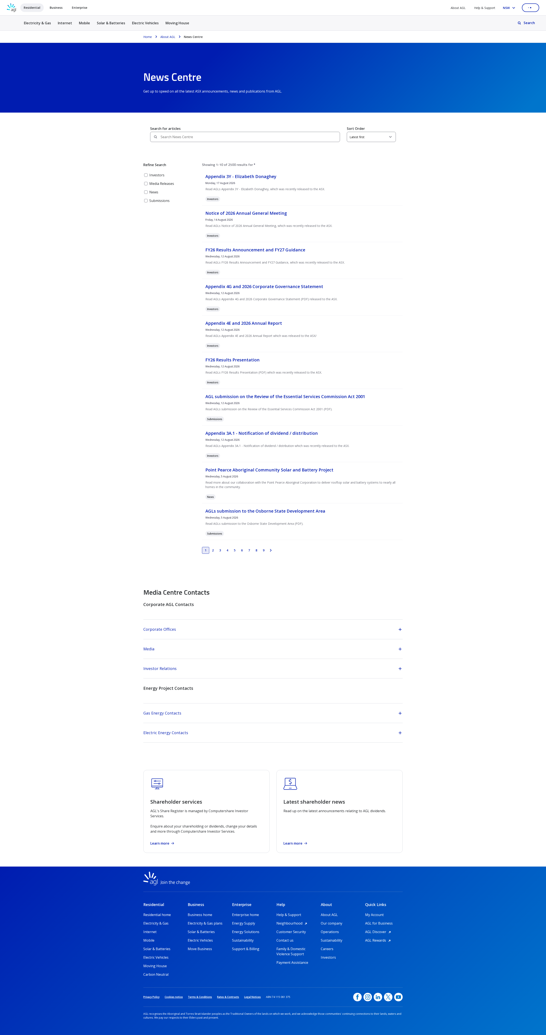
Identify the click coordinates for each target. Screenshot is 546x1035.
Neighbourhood (292, 923)
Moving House (177, 23)
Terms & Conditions (200, 997)
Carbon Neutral (155, 974)
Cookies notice (174, 997)
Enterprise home (245, 914)
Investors (328, 957)
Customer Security (291, 931)
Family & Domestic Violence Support (290, 949)
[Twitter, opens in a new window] (388, 997)
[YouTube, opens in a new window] (398, 997)
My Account (374, 914)
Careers (327, 949)
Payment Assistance (292, 962)
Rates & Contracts (228, 997)
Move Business (200, 949)
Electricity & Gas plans (205, 923)
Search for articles (165, 128)
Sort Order (356, 128)
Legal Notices (252, 997)
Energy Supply (243, 923)
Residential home (157, 914)
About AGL (458, 8)
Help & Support (484, 8)
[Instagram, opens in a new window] (367, 997)
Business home (200, 914)
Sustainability (243, 940)
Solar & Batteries (111, 23)
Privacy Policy (151, 997)
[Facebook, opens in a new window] (357, 997)
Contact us (284, 940)
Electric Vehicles (145, 23)
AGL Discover (378, 931)
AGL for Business (379, 923)
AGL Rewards (378, 940)
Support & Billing (245, 949)
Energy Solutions (245, 931)
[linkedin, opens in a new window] (378, 997)
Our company (331, 923)
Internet (65, 23)
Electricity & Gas (37, 25)
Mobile (84, 23)
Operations (330, 931)
